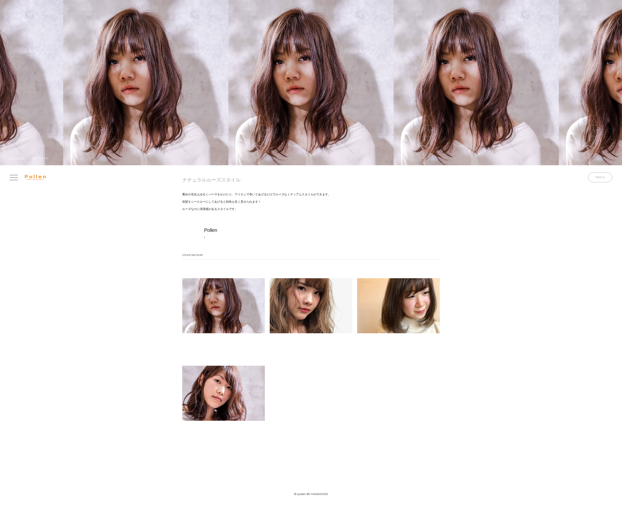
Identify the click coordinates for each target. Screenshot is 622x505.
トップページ (17, 158)
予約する (600, 177)
